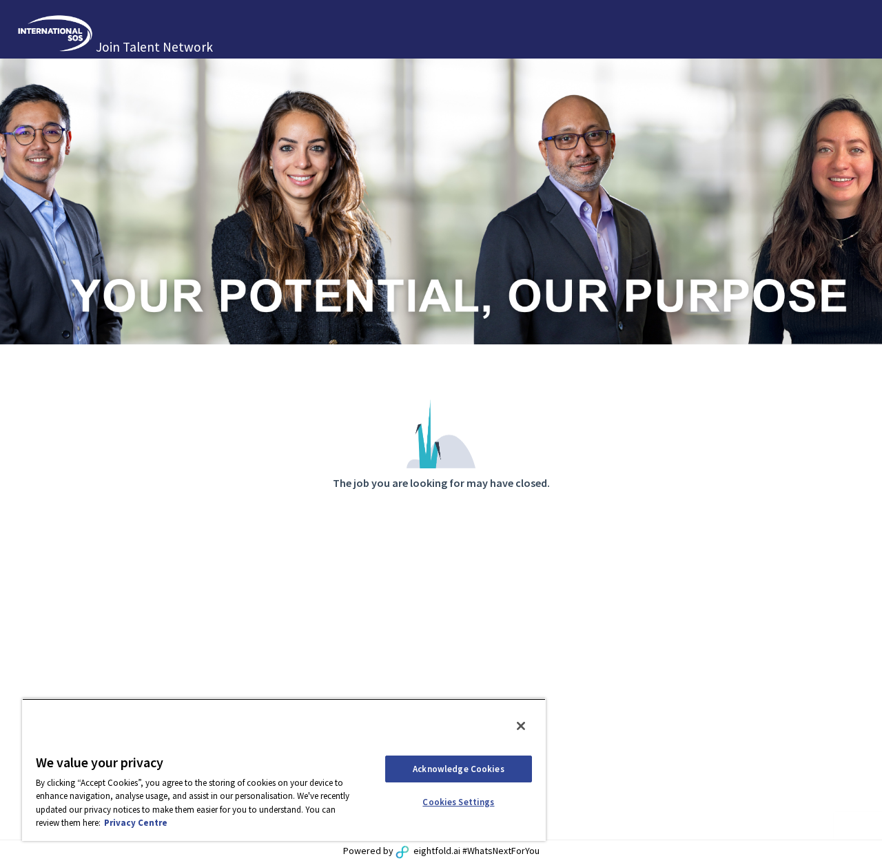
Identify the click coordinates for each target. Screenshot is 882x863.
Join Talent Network (154, 47)
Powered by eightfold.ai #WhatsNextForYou (441, 850)
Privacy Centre (135, 823)
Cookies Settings (458, 802)
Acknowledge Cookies (458, 769)
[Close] (521, 726)
